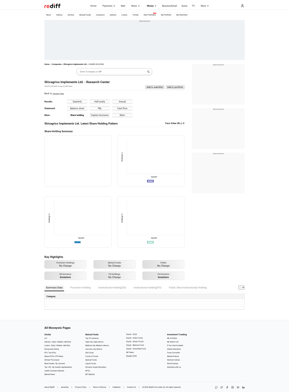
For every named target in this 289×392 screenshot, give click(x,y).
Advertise (64, 387)
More (203, 6)
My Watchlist (181, 15)
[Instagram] (232, 387)
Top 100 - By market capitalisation (58, 367)
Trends (135, 15)
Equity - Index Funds (134, 338)
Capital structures (100, 115)
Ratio (122, 115)
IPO (45, 353)
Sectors (71, 15)
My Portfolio (166, 15)
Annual (122, 101)
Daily (54, 342)
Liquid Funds (90, 363)
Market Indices (173, 356)
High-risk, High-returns (94, 342)
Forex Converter (173, 353)
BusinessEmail (169, 6)
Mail (123, 6)
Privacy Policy (80, 387)
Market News (49, 374)
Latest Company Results (54, 371)
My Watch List (173, 342)
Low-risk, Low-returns (93, 349)
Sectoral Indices (173, 360)
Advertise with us (174, 367)
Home (93, 6)
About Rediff (49, 387)
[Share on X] (222, 387)
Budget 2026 (131, 356)
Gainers (113, 15)
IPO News (59, 356)
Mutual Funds (85, 15)
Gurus (184, 6)
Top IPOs (52, 353)
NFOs (87, 371)
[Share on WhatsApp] (216, 387)
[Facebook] (227, 387)
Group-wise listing (51, 349)
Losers (124, 15)
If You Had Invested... (175, 345)
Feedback (116, 387)
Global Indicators (174, 349)
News (134, 6)
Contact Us (131, 387)
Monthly (67, 342)
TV (193, 6)
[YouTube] (238, 387)
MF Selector (90, 374)
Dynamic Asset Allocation (95, 367)
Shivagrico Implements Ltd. (75, 64)
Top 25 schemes (92, 338)
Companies (57, 64)
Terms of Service (99, 387)
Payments (107, 6)
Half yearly (99, 101)
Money (150, 6)
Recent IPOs (49, 356)
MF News (130, 352)
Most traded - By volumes (54, 363)
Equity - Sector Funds (134, 342)
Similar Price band (51, 360)
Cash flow (122, 108)
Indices (59, 15)
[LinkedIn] (243, 387)
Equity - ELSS (131, 334)
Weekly (60, 342)
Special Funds (91, 360)
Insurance (100, 15)
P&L (100, 108)
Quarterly (77, 101)
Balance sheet (77, 108)
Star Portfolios (150, 15)
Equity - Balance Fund (135, 345)
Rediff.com (153, 387)
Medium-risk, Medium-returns (97, 345)
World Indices (172, 363)
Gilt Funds (89, 353)
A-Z (45, 338)
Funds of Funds (91, 356)
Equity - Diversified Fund (136, 349)
